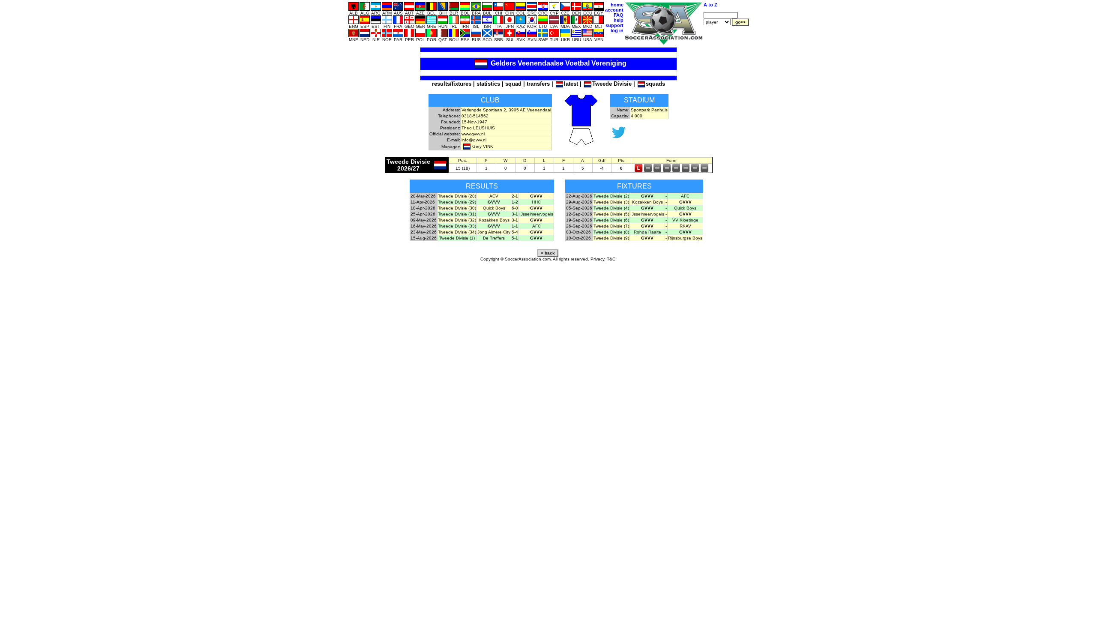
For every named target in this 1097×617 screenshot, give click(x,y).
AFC (536, 226)
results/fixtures (451, 84)
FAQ (618, 15)
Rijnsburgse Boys (685, 238)
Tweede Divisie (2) (611, 196)
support (614, 25)
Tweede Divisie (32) (457, 220)
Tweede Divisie (612, 84)
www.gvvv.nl (473, 134)
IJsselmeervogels (536, 214)
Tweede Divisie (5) (611, 214)
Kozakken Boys (494, 220)
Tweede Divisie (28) (457, 196)
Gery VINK (482, 146)
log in (617, 30)
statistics (488, 84)
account (614, 9)
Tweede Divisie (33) (457, 226)
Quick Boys (494, 208)
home (617, 4)
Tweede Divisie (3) (611, 202)
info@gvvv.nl (474, 140)
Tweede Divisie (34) (457, 232)
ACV (493, 196)
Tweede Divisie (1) (457, 238)
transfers (538, 84)
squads (655, 84)
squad (513, 84)
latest (571, 84)
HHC (536, 202)
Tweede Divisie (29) (457, 202)
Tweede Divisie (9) (611, 238)
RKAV (685, 226)
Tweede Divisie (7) (611, 226)
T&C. (612, 259)
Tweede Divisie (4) (611, 208)
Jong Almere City (493, 232)
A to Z (710, 4)
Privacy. (597, 259)
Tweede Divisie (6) (611, 220)
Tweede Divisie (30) (457, 208)
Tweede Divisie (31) (457, 214)
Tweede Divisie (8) (611, 232)
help (618, 20)
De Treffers (494, 238)
